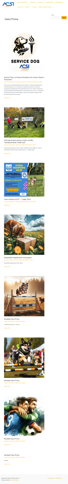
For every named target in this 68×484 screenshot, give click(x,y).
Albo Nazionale (59, 2)
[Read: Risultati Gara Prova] (24, 296)
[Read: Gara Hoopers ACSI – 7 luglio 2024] (24, 179)
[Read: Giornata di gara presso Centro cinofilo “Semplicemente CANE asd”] (24, 122)
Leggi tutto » (7, 98)
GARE (29, 82)
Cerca (52, 15)
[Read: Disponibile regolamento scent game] (24, 234)
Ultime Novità (34, 82)
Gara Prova (24, 82)
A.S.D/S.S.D (20, 7)
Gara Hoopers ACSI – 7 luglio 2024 (17, 199)
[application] (27, 2)
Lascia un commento (9, 82)
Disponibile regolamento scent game (18, 258)
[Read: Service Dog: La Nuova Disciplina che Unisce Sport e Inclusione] (24, 51)
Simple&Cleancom (14, 480)
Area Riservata (49, 2)
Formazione (41, 2)
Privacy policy (51, 478)
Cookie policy (58, 478)
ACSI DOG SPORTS (22, 2)
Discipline (33, 2)
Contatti (34, 7)
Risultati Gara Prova (11, 319)
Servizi (27, 7)
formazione (18, 82)
